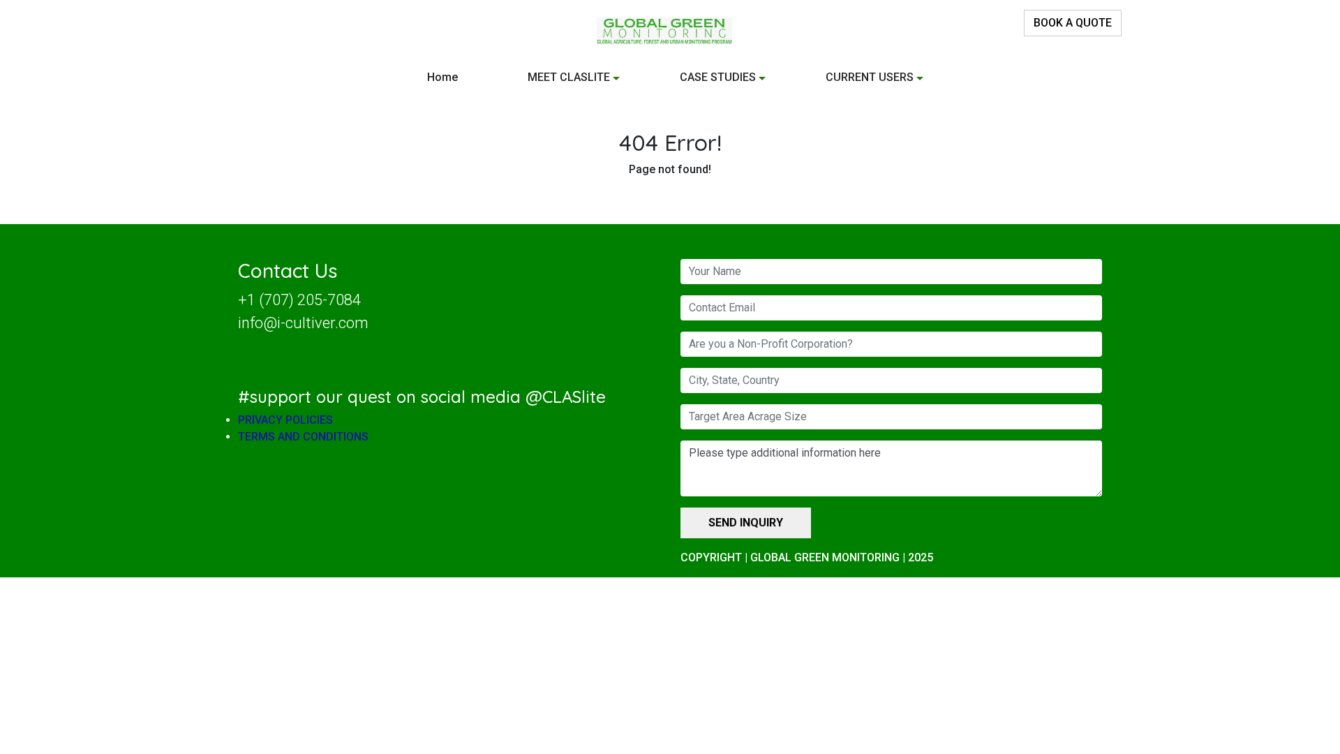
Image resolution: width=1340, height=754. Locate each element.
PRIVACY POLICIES (285, 420)
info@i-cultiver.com (303, 323)
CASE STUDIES (718, 77)
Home (442, 77)
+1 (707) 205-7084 (299, 300)
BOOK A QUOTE (1073, 22)
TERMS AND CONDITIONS (303, 436)
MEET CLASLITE (569, 77)
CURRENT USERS (870, 77)
